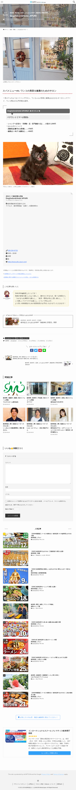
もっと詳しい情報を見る (49, 753)
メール (7, 494)
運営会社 (59, 784)
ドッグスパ (49, 340)
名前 (6, 487)
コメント (8, 462)
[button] (74, 2)
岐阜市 (7, 340)
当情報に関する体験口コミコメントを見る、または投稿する (21, 277)
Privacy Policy (46, 774)
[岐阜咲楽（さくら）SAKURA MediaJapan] (38, 2)
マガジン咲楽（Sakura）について (45, 784)
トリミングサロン (23, 340)
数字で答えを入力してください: (23, 505)
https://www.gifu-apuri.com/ (17, 262)
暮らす (17, 19)
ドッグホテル (41, 340)
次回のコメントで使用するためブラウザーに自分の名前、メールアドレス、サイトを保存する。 (37, 501)
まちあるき (14, 340)
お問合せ (31, 784)
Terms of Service (58, 774)
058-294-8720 (13, 250)
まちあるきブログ (9, 19)
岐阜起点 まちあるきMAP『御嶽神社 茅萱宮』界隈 (39, 321)
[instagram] (38, 781)
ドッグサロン (32, 340)
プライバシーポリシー (20, 784)
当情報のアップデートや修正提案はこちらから (17, 273)
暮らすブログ (23, 19)
